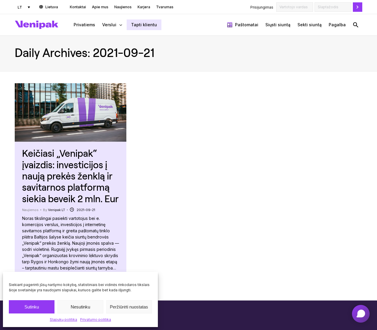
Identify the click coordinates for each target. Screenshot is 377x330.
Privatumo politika (95, 319)
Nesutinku (80, 306)
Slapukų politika (63, 319)
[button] (356, 25)
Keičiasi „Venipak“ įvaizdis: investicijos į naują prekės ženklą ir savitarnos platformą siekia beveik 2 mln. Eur (70, 175)
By (54, 210)
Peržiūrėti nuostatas (129, 306)
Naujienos (30, 210)
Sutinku (31, 306)
